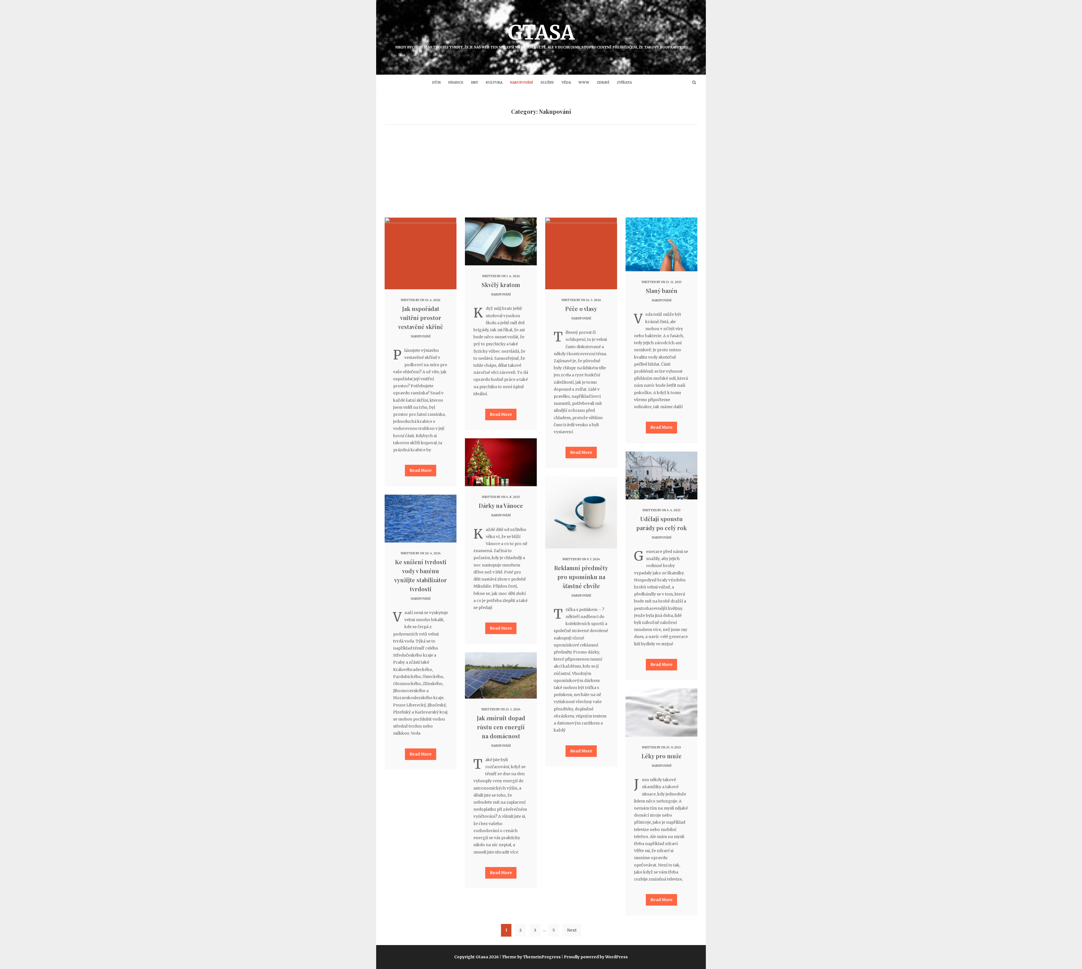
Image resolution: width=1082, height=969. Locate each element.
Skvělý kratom (501, 284)
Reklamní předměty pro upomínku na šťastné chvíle (581, 577)
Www (583, 82)
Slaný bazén (661, 290)
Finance (456, 82)
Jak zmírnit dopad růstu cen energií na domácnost (501, 727)
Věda (566, 82)
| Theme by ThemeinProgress (530, 956)
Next (572, 930)
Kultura (494, 82)
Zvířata (624, 82)
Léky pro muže (662, 756)
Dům (436, 82)
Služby (547, 82)
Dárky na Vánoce (501, 505)
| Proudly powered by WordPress (595, 956)
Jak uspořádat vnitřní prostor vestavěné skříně (420, 317)
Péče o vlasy (581, 308)
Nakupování (521, 82)
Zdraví (603, 82)
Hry (474, 82)
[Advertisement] (541, 175)
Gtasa (541, 34)
